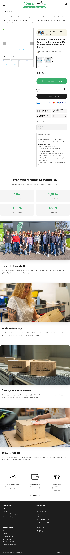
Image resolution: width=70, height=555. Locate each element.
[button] (65, 5)
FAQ (4, 508)
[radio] (40, 62)
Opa (33, 20)
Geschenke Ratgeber (9, 517)
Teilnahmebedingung (43, 519)
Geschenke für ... (14, 20)
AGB (37, 508)
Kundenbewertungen (9, 544)
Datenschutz (40, 517)
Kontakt (5, 511)
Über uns (5, 531)
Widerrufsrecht (41, 511)
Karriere (5, 533)
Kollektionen (13, 17)
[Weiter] (32, 43)
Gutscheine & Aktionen (10, 542)
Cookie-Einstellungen (42, 522)
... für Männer (25, 20)
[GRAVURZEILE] (34, 4)
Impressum (39, 514)
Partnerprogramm (8, 536)
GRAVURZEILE (21, 552)
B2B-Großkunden (8, 539)
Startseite (5, 17)
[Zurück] (4, 43)
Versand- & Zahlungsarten (11, 514)
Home (5, 20)
